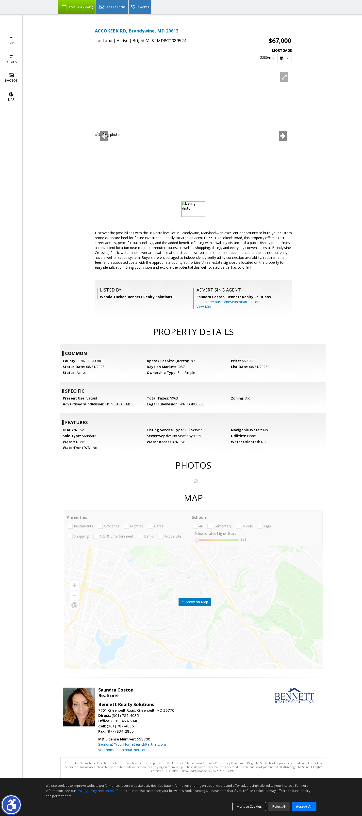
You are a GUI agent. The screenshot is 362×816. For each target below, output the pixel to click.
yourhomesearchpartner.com (123, 749)
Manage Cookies (249, 806)
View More (205, 306)
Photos (11, 80)
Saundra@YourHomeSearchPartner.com (229, 301)
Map (11, 99)
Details (11, 62)
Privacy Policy (87, 790)
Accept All (304, 806)
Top (11, 43)
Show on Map (196, 602)
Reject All (279, 806)
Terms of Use (114, 790)
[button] (11, 804)
